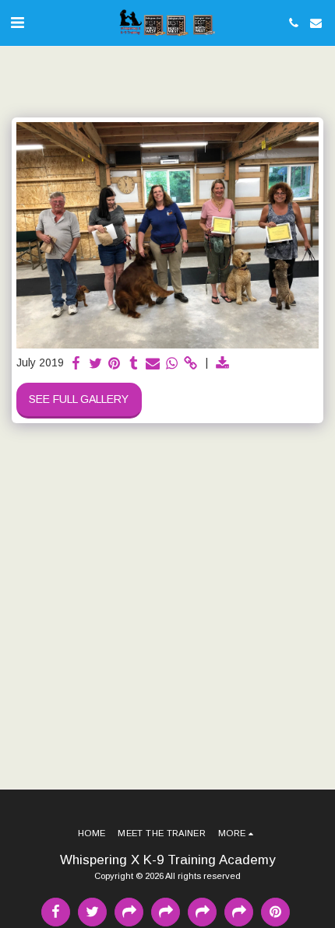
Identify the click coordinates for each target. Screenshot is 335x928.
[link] (191, 363)
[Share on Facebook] (76, 363)
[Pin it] (115, 363)
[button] (17, 23)
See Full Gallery (79, 399)
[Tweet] (96, 363)
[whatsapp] (172, 363)
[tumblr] (134, 363)
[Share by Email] (153, 363)
